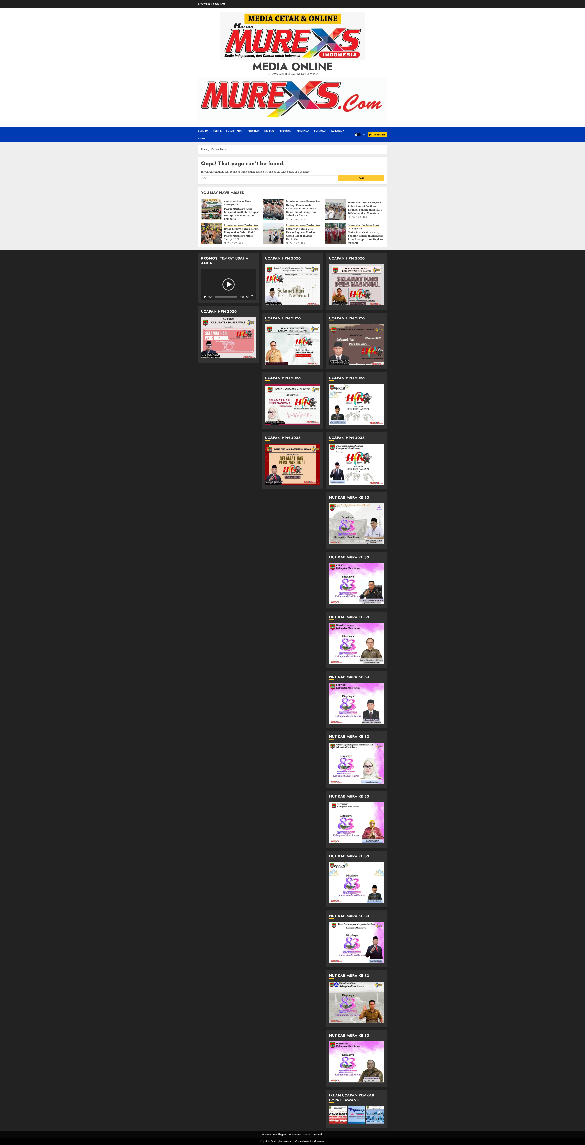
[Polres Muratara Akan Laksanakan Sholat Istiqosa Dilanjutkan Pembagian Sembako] (211, 209)
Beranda (203, 130)
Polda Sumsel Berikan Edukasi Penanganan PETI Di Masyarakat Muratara (365, 210)
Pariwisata (337, 130)
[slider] (226, 297)
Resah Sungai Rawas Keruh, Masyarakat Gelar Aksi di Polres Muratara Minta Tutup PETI (241, 234)
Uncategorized (231, 204)
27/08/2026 (294, 219)
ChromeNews (302, 1141)
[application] (228, 284)
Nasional (317, 1134)
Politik (217, 130)
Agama (227, 201)
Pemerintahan (234, 130)
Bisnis (201, 138)
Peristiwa (253, 130)
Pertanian (320, 130)
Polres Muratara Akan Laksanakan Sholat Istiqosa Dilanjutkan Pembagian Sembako (241, 214)
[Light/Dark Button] (358, 134)
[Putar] (205, 296)
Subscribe (379, 134)
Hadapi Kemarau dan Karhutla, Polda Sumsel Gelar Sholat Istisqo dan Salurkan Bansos (301, 210)
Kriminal (269, 130)
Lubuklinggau (280, 1134)
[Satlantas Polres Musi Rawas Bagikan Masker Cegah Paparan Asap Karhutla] (273, 233)
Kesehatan (303, 130)
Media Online (292, 66)
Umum (248, 201)
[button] (364, 135)
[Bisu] (247, 296)
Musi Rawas (295, 1134)
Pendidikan (285, 130)
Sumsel (306, 1134)
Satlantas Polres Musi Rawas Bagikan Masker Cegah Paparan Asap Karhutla (301, 234)
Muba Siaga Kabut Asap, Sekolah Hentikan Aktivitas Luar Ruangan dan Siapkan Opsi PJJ (365, 237)
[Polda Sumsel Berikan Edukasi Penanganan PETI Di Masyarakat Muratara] (335, 209)
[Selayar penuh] (252, 296)
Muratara (266, 1134)
